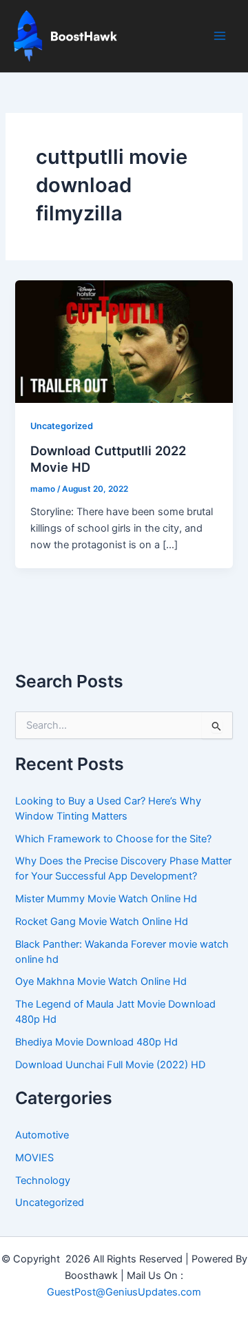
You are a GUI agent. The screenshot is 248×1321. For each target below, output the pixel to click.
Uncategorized (61, 426)
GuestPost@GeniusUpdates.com (124, 1292)
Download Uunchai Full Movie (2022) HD (110, 1065)
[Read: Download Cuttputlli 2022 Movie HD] (123, 341)
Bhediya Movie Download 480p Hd (96, 1042)
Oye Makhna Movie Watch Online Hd (101, 981)
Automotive (42, 1135)
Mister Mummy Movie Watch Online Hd (106, 899)
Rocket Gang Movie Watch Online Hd (101, 921)
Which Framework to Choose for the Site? (113, 839)
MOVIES (34, 1158)
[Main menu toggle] (219, 35)
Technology (42, 1180)
